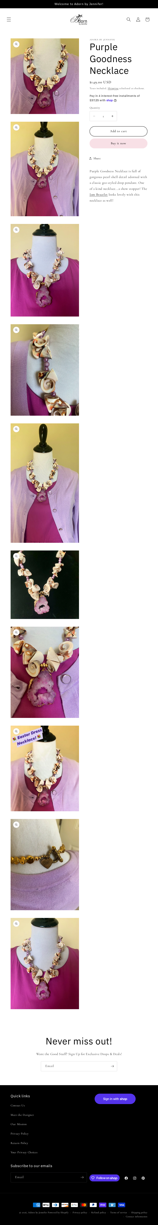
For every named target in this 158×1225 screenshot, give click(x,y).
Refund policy (98, 1212)
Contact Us (18, 1105)
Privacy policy (80, 1212)
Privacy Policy (20, 1133)
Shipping (113, 88)
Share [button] (97, 158)
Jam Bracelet (99, 194)
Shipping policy (139, 1212)
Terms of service (118, 1212)
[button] (8, 19)
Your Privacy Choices (24, 1152)
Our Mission (19, 1124)
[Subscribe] (112, 1066)
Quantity (95, 107)
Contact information (136, 1216)
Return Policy (19, 1143)
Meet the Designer (22, 1115)
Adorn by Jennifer (37, 1212)
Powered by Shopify (58, 1212)
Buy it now (118, 143)
